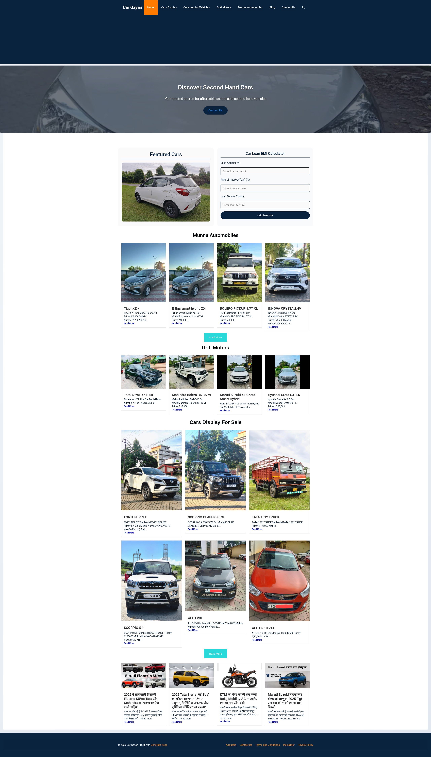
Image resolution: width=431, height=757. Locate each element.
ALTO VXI (195, 618)
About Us (231, 744)
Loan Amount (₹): (230, 162)
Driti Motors (224, 7)
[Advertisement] (215, 40)
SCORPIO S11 (134, 628)
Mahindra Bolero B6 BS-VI (191, 395)
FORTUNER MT (135, 517)
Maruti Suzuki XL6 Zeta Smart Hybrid (237, 397)
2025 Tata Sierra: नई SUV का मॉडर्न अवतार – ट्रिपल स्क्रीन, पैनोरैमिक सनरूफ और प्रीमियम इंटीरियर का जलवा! (190, 700)
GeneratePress (159, 744)
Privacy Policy (305, 744)
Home (151, 7)
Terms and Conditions (267, 744)
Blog (272, 7)
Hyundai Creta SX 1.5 (284, 395)
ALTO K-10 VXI (263, 628)
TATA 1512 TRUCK (265, 517)
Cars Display (169, 7)
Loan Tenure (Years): (232, 196)
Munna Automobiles (250, 7)
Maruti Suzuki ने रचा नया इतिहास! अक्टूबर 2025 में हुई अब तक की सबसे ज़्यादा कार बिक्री (285, 700)
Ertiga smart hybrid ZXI (189, 308)
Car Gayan (132, 7)
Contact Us (288, 7)
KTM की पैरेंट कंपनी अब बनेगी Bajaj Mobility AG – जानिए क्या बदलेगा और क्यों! (238, 698)
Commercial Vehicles (196, 7)
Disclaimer (289, 744)
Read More (129, 323)
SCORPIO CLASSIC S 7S (206, 517)
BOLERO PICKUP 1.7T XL (239, 308)
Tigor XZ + (131, 308)
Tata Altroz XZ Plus (138, 395)
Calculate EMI (265, 215)
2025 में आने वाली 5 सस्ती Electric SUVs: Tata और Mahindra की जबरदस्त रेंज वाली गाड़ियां (141, 700)
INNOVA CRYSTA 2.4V (284, 308)
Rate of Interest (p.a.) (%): (235, 179)
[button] (303, 7)
